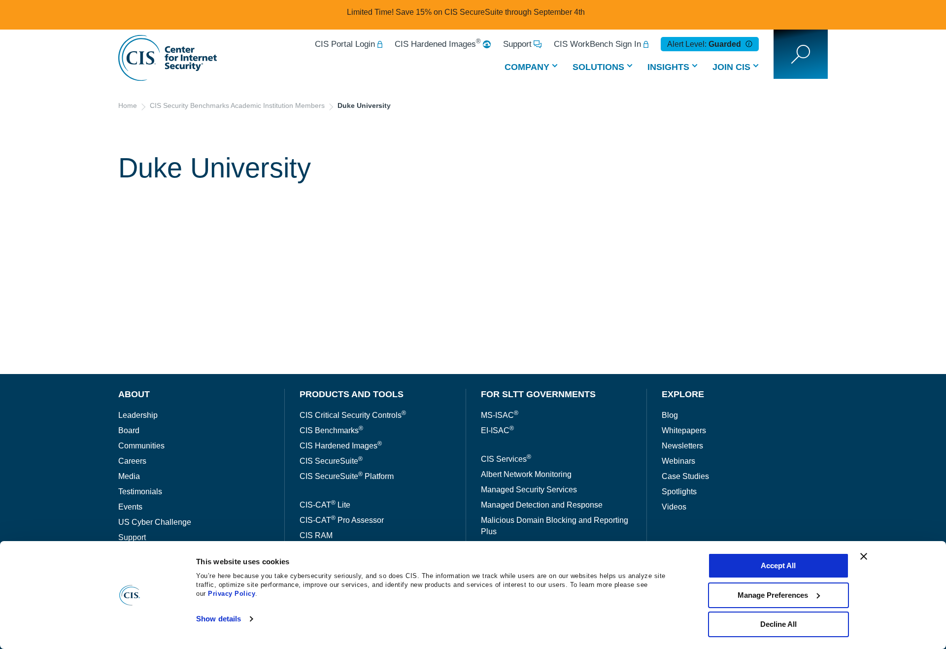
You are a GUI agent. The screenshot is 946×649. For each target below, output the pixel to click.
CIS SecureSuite (331, 461)
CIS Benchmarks (331, 430)
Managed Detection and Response (542, 505)
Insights (668, 67)
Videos (674, 507)
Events (130, 507)
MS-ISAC (499, 415)
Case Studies (685, 476)
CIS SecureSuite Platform (347, 476)
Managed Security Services (529, 489)
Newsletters (682, 446)
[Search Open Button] (801, 54)
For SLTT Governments (538, 394)
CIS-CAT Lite (325, 505)
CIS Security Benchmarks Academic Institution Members (237, 105)
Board (128, 430)
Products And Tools (352, 394)
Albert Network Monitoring (526, 474)
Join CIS (731, 67)
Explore (683, 394)
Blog (670, 415)
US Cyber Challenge (154, 522)
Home (127, 105)
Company (527, 67)
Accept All (778, 565)
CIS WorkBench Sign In (597, 44)
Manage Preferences (773, 595)
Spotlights (679, 491)
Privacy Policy (231, 593)
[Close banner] (863, 556)
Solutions (598, 67)
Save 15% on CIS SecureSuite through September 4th (490, 12)
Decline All (778, 624)
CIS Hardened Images (438, 44)
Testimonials (140, 491)
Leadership (138, 415)
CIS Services (506, 459)
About (134, 394)
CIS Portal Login (345, 44)
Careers (132, 461)
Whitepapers (684, 430)
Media (129, 476)
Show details (218, 619)
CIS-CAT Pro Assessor (342, 520)
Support (517, 44)
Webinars (678, 461)
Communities (141, 446)
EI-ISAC (497, 430)
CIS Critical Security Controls (353, 415)
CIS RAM (316, 535)
